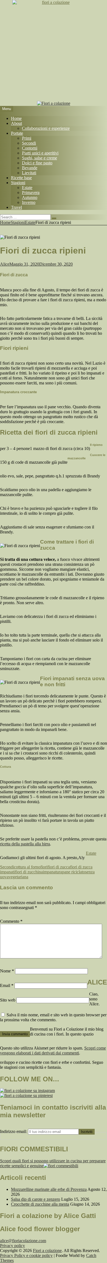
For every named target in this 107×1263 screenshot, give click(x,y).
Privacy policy (12, 1245)
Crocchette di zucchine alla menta (40, 1204)
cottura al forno (27, 867)
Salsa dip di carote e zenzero (35, 1199)
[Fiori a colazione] (53, 103)
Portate (17, 133)
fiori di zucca (58, 867)
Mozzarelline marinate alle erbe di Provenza (49, 1189)
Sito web (7, 1000)
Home (16, 118)
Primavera (31, 192)
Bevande (29, 167)
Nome (7, 971)
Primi (26, 138)
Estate (27, 187)
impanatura (52, 872)
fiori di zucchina (29, 872)
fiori (43, 867)
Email (6, 985)
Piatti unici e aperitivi (40, 153)
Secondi (29, 143)
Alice (4, 264)
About (16, 123)
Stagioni (18, 182)
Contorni (29, 148)
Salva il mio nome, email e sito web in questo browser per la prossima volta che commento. (53, 1017)
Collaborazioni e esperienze (46, 128)
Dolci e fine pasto (37, 163)
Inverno (28, 202)
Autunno (29, 197)
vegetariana (18, 876)
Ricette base (21, 177)
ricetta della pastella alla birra (25, 844)
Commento (11, 921)
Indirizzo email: (14, 1131)
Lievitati (29, 172)
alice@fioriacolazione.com (23, 1240)
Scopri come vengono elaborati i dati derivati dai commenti (53, 1050)
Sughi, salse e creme (39, 158)
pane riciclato (73, 872)
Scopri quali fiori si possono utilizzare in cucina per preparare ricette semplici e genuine (53, 1163)
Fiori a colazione (47, 1250)
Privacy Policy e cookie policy (26, 1255)
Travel (16, 207)
